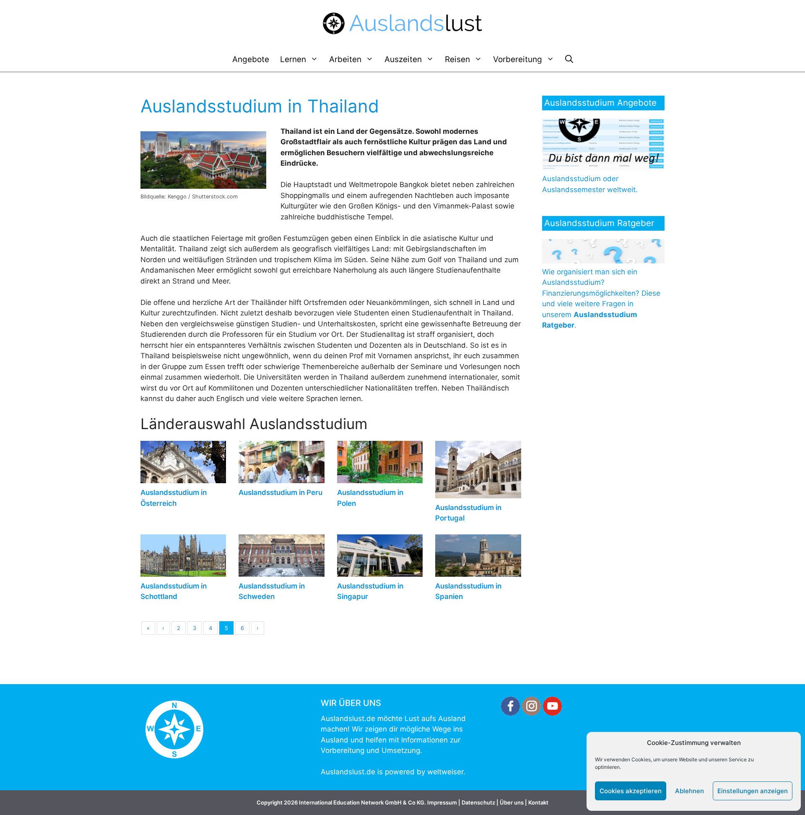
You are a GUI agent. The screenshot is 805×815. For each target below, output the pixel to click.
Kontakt (538, 802)
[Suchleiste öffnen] (569, 59)
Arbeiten (345, 59)
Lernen (293, 59)
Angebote (250, 59)
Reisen (457, 59)
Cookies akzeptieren (631, 791)
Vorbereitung (517, 59)
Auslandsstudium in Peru (280, 492)
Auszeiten (403, 59)
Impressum (442, 802)
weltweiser (445, 772)
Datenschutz (478, 802)
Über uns (512, 802)
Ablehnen (689, 791)
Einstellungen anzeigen (752, 791)
